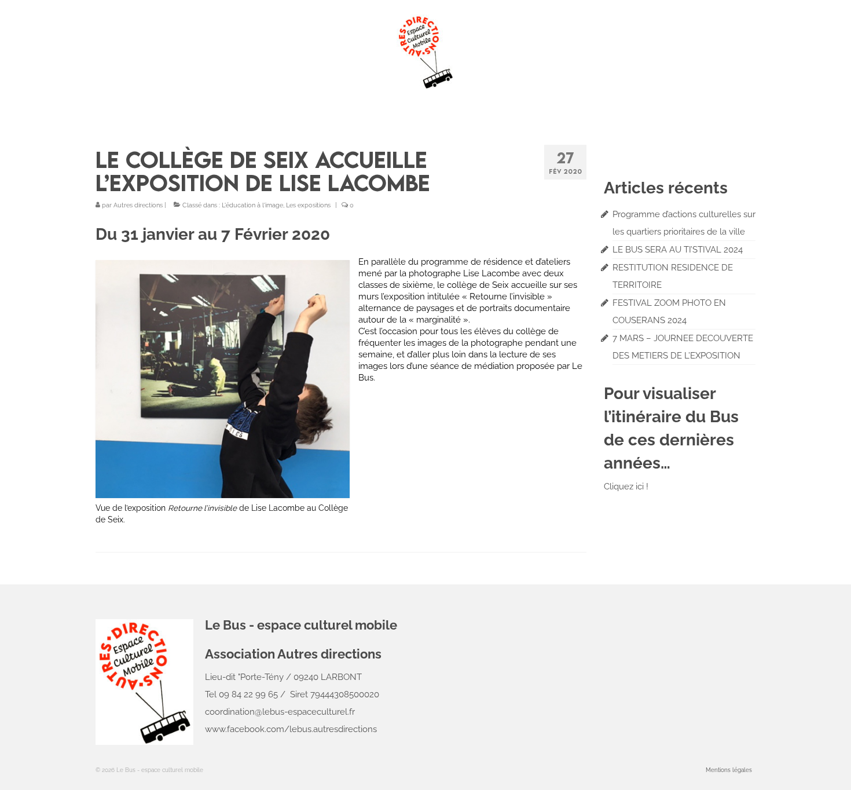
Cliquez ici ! (626, 486)
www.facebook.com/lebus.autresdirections (291, 729)
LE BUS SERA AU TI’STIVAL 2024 (677, 249)
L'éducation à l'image (252, 205)
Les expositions (308, 205)
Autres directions (138, 205)
